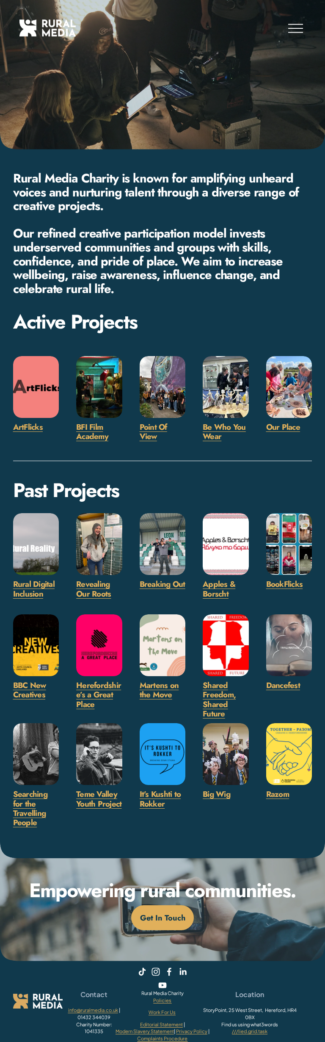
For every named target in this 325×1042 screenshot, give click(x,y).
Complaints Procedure (162, 1038)
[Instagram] (155, 971)
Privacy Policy (191, 1031)
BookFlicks (284, 584)
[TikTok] (142, 971)
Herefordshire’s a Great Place (98, 695)
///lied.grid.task (249, 1031)
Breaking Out (162, 584)
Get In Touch (162, 917)
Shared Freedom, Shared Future (219, 699)
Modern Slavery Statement (145, 1031)
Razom (277, 794)
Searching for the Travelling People (30, 808)
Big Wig (216, 794)
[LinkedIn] (183, 971)
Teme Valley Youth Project (98, 798)
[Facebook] (169, 971)
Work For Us (162, 1012)
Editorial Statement (161, 1024)
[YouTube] (162, 985)
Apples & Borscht (219, 588)
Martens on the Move (159, 690)
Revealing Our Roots (93, 588)
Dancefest (283, 685)
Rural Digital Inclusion (34, 588)
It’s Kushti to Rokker (160, 798)
